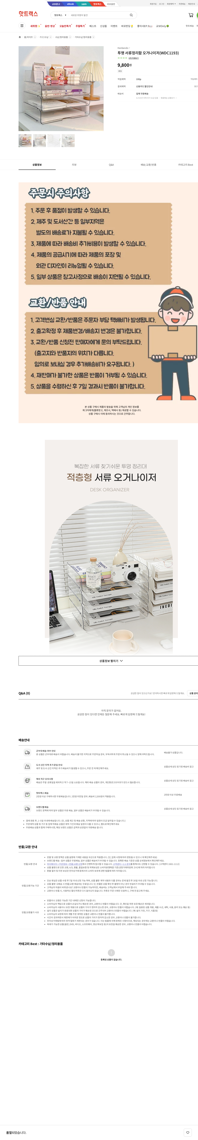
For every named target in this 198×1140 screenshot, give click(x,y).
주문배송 (182, 3)
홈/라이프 (28, 37)
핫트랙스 (58, 15)
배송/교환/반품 (148, 164)
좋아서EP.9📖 (144, 26)
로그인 (161, 3)
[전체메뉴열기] (22, 25)
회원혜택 (170, 3)
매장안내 (191, 3)
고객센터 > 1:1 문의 (121, 863)
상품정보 (37, 164)
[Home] (20, 37)
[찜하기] (188, 1133)
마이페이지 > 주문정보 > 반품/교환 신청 (64, 863)
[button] (128, 58)
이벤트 (114, 26)
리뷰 (74, 164)
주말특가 (80, 26)
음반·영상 (50, 26)
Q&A (111, 164)
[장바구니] (191, 15)
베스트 (92, 26)
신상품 (103, 26)
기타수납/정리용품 (83, 37)
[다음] (104, 90)
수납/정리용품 (61, 37)
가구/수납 (44, 37)
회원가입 (153, 3)
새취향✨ (35, 26)
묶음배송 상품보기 (168, 97)
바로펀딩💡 (127, 26)
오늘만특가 (65, 26)
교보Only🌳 (162, 26)
